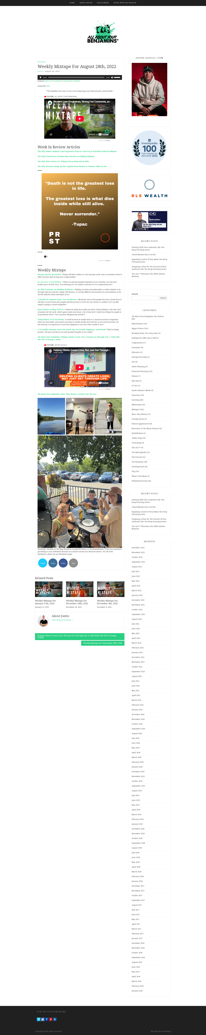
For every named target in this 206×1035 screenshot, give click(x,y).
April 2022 (136, 638)
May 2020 (135, 748)
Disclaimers (103, 3)
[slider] (117, 77)
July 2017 (135, 910)
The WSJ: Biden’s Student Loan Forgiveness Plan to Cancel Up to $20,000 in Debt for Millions (77, 151)
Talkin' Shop (137, 438)
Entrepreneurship (139, 357)
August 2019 (137, 791)
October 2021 (137, 667)
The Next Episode (139, 452)
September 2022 (138, 614)
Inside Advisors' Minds (141, 390)
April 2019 (136, 810)
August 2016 (137, 962)
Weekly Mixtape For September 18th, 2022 (102, 643)
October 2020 (137, 724)
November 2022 (138, 605)
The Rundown (138, 462)
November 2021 (138, 662)
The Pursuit (137, 457)
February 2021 (138, 705)
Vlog (133, 471)
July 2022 (135, 624)
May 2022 (135, 633)
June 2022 (136, 629)
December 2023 (138, 548)
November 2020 (138, 719)
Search (135, 294)
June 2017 (136, 915)
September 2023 (138, 562)
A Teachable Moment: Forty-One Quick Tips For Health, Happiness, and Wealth (72, 329)
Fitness (135, 376)
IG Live (134, 386)
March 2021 (136, 700)
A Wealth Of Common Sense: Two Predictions (57, 299)
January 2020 (137, 767)
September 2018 (138, 843)
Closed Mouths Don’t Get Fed (143, 255)
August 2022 (137, 619)
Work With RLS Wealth (125, 3)
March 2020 (136, 757)
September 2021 (138, 671)
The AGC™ (136, 448)
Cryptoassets (137, 343)
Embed (77, 81)
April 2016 (136, 976)
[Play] (40, 77)
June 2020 (136, 743)
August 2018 (137, 848)
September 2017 (138, 900)
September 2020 (138, 729)
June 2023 (136, 576)
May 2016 (135, 972)
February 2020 (138, 762)
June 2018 (136, 857)
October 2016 (137, 953)
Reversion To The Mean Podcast (145, 428)
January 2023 (137, 595)
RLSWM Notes (137, 433)
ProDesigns (166, 1031)
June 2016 (136, 967)
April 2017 (136, 924)
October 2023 (137, 557)
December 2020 (138, 714)
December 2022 (138, 600)
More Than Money (139, 414)
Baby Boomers (137, 324)
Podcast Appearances (140, 424)
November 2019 (138, 776)
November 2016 (138, 948)
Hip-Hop (135, 381)
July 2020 (135, 738)
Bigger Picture (138, 328)
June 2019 (136, 800)
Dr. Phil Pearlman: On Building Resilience (56, 289)
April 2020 (136, 752)
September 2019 (138, 786)
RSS (48, 86)
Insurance (136, 395)
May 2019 (135, 805)
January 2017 (137, 938)
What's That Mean (139, 476)
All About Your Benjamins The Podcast (148, 316)
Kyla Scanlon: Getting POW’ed (51, 309)
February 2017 (138, 934)
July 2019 (135, 795)
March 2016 (136, 981)
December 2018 (138, 829)
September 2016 (138, 957)
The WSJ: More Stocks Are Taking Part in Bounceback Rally (63, 161)
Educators (136, 352)
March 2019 (136, 814)
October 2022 (137, 610)
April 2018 (136, 867)
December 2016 (138, 943)
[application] (80, 77)
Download (68, 81)
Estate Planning (138, 367)
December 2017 (138, 886)
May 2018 (135, 862)
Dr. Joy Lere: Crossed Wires (49, 282)
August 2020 (137, 733)
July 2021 (135, 681)
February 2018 (138, 876)
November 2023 (138, 552)
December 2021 (138, 657)
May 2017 (135, 919)
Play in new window (53, 81)
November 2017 (138, 891)
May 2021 (135, 691)
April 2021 (136, 695)
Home (72, 3)
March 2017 (136, 929)
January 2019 (137, 824)
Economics (136, 347)
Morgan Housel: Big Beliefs (50, 274)
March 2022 (136, 643)
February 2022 (138, 648)
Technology (136, 443)
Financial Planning (140, 371)
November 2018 (138, 834)
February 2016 (138, 986)
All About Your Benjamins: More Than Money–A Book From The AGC (67, 394)
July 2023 (135, 571)
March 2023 (136, 590)
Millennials (136, 405)
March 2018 (136, 872)
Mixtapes (42, 62)
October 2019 (137, 781)
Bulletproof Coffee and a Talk (144, 338)
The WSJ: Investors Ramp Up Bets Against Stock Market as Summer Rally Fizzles (72, 166)
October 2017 (137, 895)
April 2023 (136, 586)
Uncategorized (138, 467)
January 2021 (137, 710)
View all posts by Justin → (62, 620)
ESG (133, 362)
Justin (40, 71)
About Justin (86, 3)
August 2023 (137, 567)
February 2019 (138, 819)
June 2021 (136, 686)
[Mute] (112, 77)
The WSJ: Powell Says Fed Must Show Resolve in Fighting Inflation (66, 156)
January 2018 (137, 881)
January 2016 (137, 991)
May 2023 (135, 581)
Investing (136, 400)
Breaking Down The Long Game (145, 333)
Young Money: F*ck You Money (51, 319)
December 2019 (138, 772)
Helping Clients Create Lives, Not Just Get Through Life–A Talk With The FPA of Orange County (76, 636)
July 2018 (135, 853)
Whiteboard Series (139, 481)
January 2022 (137, 652)
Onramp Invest (138, 419)
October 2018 (137, 838)
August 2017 (137, 905)
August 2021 (137, 676)
